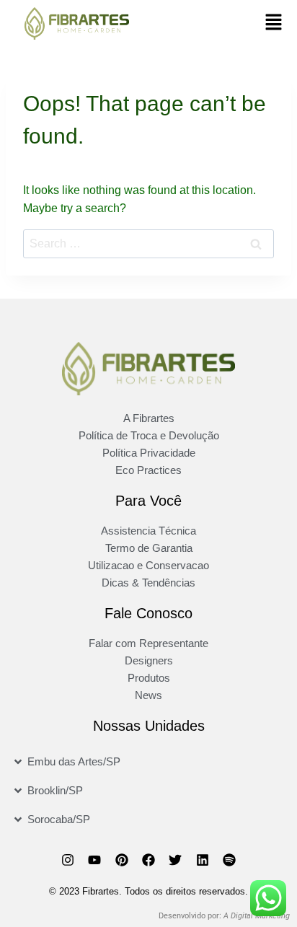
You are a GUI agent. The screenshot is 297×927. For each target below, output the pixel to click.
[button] (273, 23)
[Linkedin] (202, 859)
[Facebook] (148, 859)
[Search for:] (148, 243)
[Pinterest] (121, 859)
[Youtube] (94, 859)
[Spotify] (229, 859)
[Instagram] (67, 859)
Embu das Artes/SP (73, 761)
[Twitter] (175, 859)
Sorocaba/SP (58, 819)
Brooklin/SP (55, 790)
